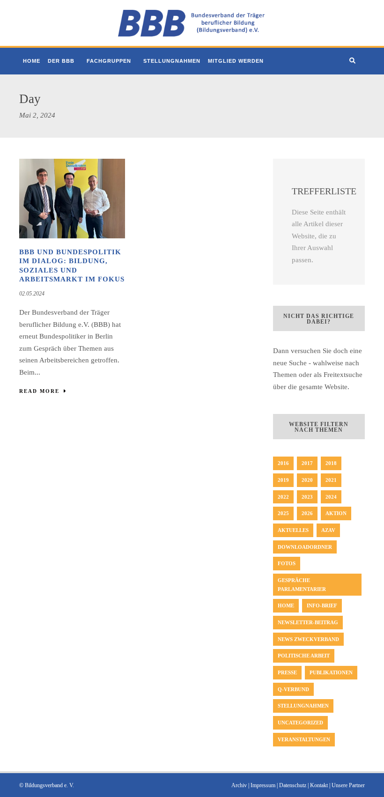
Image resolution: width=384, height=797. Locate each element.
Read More (39, 391)
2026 (307, 513)
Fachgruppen (109, 61)
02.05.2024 (31, 293)
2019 (283, 480)
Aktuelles (293, 530)
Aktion (336, 513)
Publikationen (331, 672)
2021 (331, 480)
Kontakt (319, 785)
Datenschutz (292, 785)
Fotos (286, 563)
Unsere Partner (348, 785)
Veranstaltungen (304, 739)
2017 (307, 463)
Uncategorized (300, 722)
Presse (287, 672)
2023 (307, 497)
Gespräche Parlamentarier (302, 584)
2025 (283, 513)
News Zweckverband (308, 639)
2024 (331, 497)
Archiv (239, 785)
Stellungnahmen (171, 61)
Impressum (263, 785)
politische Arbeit (304, 655)
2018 (331, 463)
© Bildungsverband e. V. (46, 785)
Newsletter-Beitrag (308, 622)
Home (31, 61)
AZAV (328, 530)
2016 (283, 463)
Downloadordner (305, 547)
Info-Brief (322, 605)
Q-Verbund (293, 689)
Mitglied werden (236, 61)
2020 (307, 480)
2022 (283, 497)
